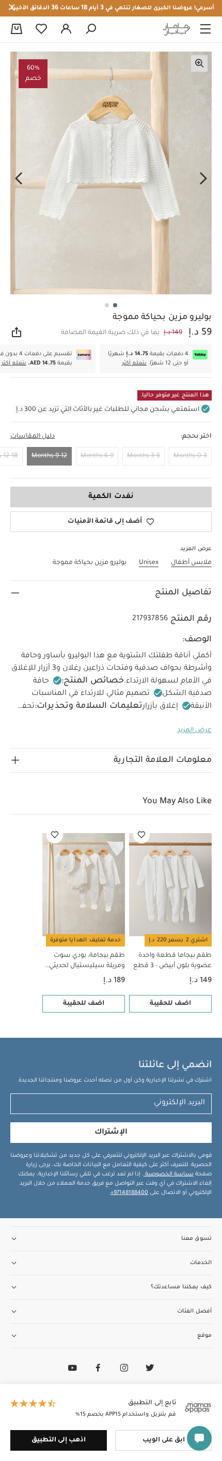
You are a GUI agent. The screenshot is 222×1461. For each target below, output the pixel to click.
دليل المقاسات (32, 436)
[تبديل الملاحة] (205, 29)
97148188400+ (129, 1193)
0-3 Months (190, 456)
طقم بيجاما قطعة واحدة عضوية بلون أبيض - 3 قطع (172, 961)
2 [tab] (107, 305)
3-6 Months (143, 456)
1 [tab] (115, 305)
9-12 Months (49, 456)
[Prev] (203, 179)
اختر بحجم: (196, 436)
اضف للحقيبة (170, 1003)
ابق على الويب (163, 1440)
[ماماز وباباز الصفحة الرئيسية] (177, 29)
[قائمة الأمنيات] (141, 835)
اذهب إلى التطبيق (58, 1440)
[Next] (18, 179)
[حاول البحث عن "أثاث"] (91, 29)
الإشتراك (111, 1132)
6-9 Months (97, 456)
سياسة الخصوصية (169, 1174)
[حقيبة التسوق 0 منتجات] (16, 30)
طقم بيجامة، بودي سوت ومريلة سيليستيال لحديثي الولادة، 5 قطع (87, 961)
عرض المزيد (194, 730)
